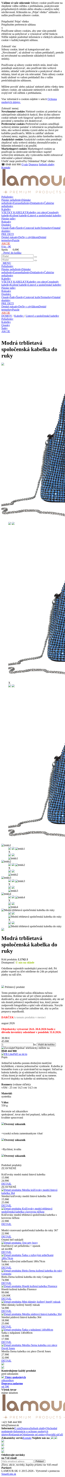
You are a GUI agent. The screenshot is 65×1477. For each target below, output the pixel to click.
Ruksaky (6, 221)
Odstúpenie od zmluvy (34, 1434)
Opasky (5, 227)
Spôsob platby (46, 164)
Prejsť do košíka (11, 252)
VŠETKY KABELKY (14, 212)
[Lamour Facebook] (50, 1437)
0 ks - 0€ (6, 246)
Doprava (33, 164)
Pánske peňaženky (11, 199)
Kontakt (5, 167)
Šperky (20, 227)
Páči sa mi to (20, 1054)
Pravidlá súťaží (54, 1434)
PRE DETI (7, 234)
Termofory (46, 227)
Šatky (13, 227)
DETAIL (6, 1183)
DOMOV (6, 315)
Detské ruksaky (9, 237)
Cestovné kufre (32, 227)
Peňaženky (7, 196)
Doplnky (6, 224)
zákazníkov (13, 1379)
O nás (24, 164)
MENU (6, 263)
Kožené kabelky (19, 215)
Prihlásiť (40, 1461)
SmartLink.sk (8, 1474)
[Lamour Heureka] (55, 1437)
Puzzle (15, 240)
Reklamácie (15, 1434)
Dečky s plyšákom (28, 237)
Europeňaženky (21, 203)
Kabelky (6, 209)
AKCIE (5, 243)
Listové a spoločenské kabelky (44, 215)
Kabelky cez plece (37, 212)
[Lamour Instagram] (52, 1437)
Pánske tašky (8, 218)
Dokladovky (37, 203)
